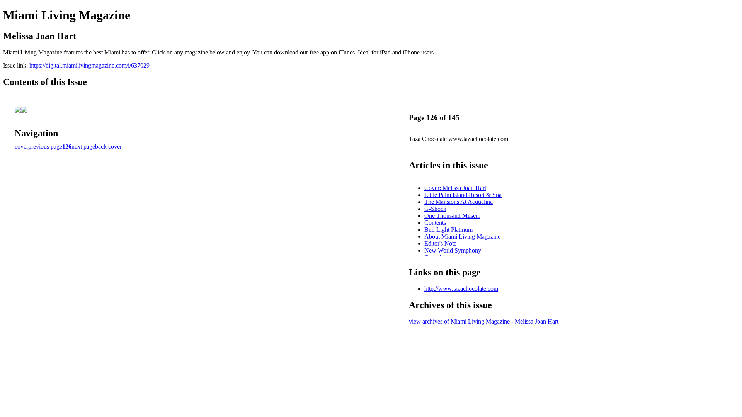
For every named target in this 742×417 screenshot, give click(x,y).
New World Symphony (452, 250)
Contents (435, 222)
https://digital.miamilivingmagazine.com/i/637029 (89, 65)
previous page (45, 146)
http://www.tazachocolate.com (461, 288)
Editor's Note (440, 243)
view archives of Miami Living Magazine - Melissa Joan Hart (483, 321)
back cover (108, 146)
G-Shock (435, 208)
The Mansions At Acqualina (458, 201)
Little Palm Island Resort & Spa (463, 195)
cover (21, 146)
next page (83, 146)
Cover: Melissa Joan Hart (455, 188)
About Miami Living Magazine (462, 236)
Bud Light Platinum (448, 229)
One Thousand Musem (452, 215)
